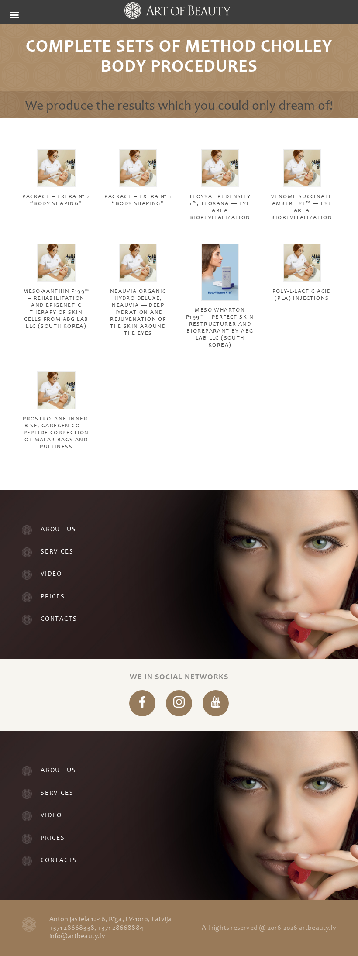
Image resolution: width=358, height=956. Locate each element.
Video (51, 574)
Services (57, 552)
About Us (58, 529)
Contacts (59, 619)
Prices (53, 597)
